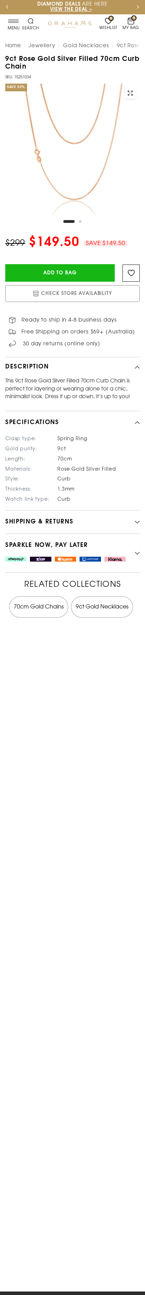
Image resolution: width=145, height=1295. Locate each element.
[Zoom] (130, 93)
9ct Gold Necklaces (102, 607)
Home (13, 45)
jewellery (42, 45)
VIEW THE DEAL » (30, 9)
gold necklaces (86, 45)
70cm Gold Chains (39, 607)
